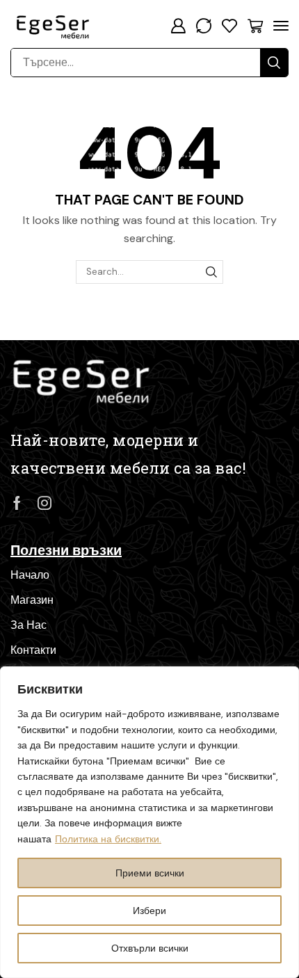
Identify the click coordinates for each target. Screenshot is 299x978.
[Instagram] (44, 503)
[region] (149, 822)
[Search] (274, 63)
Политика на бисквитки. (108, 839)
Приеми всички (149, 873)
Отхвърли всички (149, 948)
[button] (178, 25)
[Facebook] (17, 503)
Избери (149, 910)
